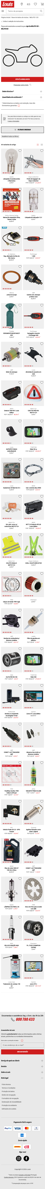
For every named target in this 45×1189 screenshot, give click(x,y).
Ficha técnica (6, 1084)
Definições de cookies (9, 1109)
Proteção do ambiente (9, 1105)
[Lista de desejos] (35, 4)
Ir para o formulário (13, 121)
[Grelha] (37, 144)
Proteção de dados (8, 1091)
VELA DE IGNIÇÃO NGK (11, 945)
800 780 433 (25, 1019)
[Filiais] (21, 4)
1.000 (33, 256)
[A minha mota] (28, 4)
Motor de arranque (11, 372)
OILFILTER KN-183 (11, 677)
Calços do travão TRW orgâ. (11, 602)
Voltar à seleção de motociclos (13, 21)
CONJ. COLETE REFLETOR (33, 563)
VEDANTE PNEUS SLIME (33, 791)
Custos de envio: (9, 1177)
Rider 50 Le (33, 449)
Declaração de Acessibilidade (11, 1102)
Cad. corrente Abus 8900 (33, 488)
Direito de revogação (9, 1095)
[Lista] (41, 144)
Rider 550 (33, 677)
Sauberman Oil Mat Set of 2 (11, 488)
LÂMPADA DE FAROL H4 (11, 907)
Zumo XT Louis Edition (33, 714)
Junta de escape (11, 295)
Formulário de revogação (10, 1098)
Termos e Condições (8, 1088)
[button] (41, 11)
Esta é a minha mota (22, 79)
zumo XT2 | (33, 984)
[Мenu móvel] (2, 11)
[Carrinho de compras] (42, 4)
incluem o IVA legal (24, 1175)
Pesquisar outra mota (21, 85)
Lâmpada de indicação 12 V (33, 217)
